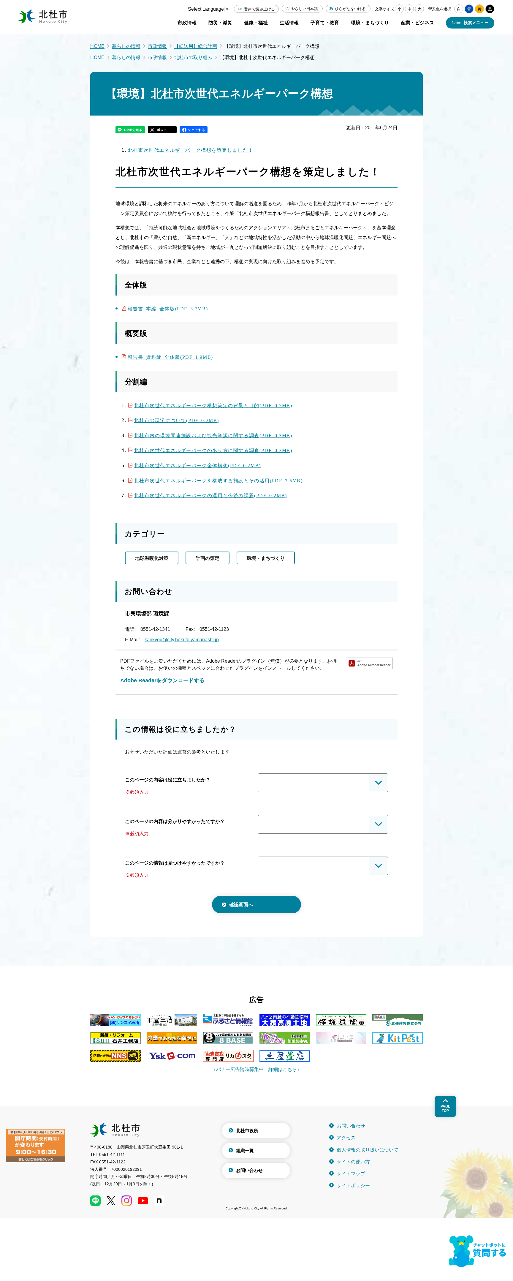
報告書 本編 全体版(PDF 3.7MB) (168, 308)
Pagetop (445, 1108)
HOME (97, 46)
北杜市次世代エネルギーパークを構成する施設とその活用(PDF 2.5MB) (218, 480)
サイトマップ (351, 1173)
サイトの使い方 (353, 1161)
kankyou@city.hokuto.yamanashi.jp (182, 639)
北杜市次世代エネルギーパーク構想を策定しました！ (190, 150)
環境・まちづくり (266, 558)
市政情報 (157, 46)
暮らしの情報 (126, 46)
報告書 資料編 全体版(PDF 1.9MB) (170, 356)
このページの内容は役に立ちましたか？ (167, 779)
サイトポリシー (353, 1185)
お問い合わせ (249, 1170)
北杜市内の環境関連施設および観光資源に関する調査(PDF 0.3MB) (213, 435)
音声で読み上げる (259, 9)
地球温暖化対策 (151, 558)
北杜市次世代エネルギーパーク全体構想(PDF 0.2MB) (197, 465)
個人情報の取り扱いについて (367, 1149)
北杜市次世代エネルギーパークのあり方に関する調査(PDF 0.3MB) (213, 450)
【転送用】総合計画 (195, 46)
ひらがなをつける (350, 9)
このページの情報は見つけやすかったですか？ (175, 862)
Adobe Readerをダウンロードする (162, 680)
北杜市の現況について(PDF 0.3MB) (176, 420)
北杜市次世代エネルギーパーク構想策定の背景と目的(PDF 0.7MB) (213, 405)
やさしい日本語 (304, 9)
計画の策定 (207, 558)
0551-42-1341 (155, 629)
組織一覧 (245, 1150)
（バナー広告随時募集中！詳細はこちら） (256, 1069)
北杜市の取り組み (193, 57)
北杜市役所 (247, 1130)
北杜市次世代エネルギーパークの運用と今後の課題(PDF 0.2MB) (210, 495)
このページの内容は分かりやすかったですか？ (175, 821)
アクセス (346, 1137)
